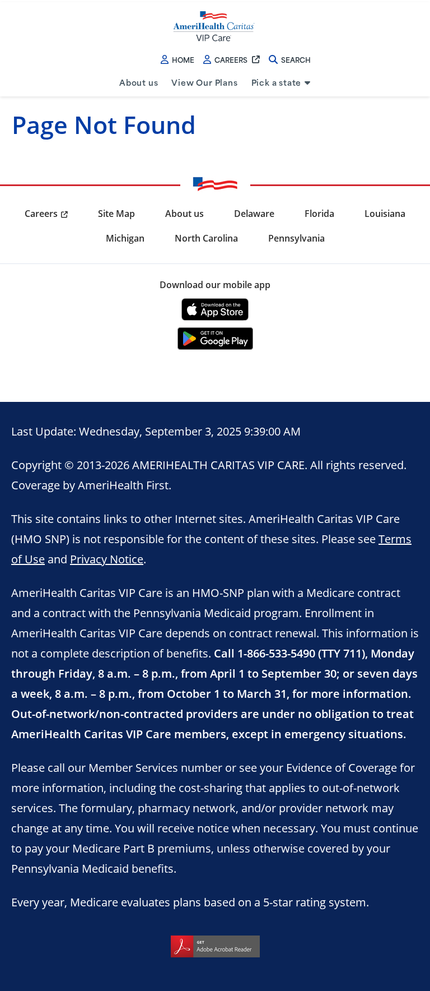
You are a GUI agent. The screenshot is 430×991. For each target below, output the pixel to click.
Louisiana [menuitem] (384, 213)
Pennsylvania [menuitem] (296, 238)
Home (183, 59)
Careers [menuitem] (41, 213)
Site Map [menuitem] (116, 213)
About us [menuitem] (138, 82)
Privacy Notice (106, 559)
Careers (230, 59)
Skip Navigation (34, 1)
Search (296, 59)
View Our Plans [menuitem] (204, 82)
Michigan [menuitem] (125, 238)
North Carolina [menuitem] (206, 238)
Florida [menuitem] (319, 213)
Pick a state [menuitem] (276, 82)
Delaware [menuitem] (254, 213)
